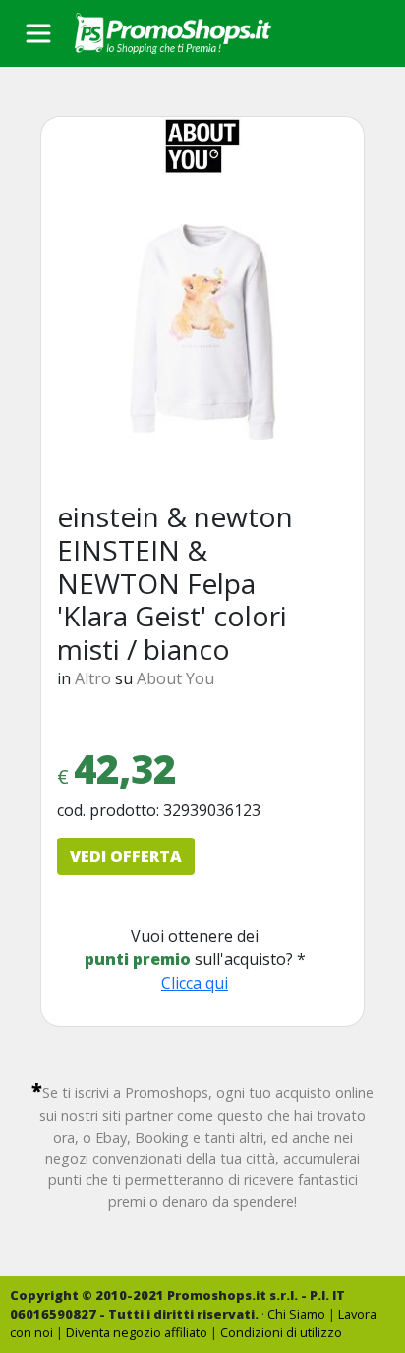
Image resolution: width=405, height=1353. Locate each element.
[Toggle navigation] (38, 33)
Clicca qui (194, 983)
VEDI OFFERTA (126, 856)
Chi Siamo (296, 1314)
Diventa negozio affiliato (136, 1332)
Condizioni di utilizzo (281, 1332)
